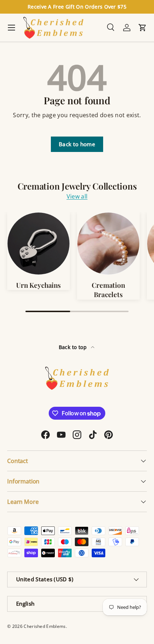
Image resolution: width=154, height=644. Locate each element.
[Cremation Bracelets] (108, 244)
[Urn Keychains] (38, 244)
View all (77, 196)
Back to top (73, 347)
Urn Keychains (38, 285)
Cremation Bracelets (108, 290)
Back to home (77, 144)
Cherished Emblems (45, 626)
